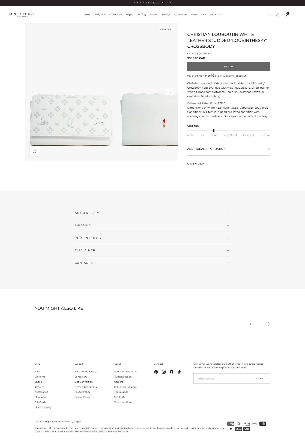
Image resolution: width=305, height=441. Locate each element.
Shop (37, 363)
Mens (194, 14)
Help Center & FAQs (85, 371)
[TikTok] (179, 372)
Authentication (123, 376)
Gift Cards (40, 402)
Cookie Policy (82, 397)
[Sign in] (278, 14)
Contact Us (80, 376)
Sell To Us (215, 14)
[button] (269, 14)
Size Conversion (83, 381)
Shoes (153, 14)
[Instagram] (164, 372)
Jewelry (165, 14)
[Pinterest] (156, 372)
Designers (99, 14)
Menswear (41, 397)
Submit (261, 378)
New (87, 14)
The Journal (121, 391)
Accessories (180, 14)
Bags (129, 14)
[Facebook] (171, 372)
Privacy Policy (82, 391)
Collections (115, 14)
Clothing (141, 14)
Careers (118, 381)
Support (78, 363)
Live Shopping (43, 407)
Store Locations (123, 402)
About (117, 363)
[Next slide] (169, 92)
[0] (285, 14)
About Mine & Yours (125, 371)
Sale (203, 14)
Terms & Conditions (85, 386)
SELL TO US (166, 3)
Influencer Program (125, 386)
